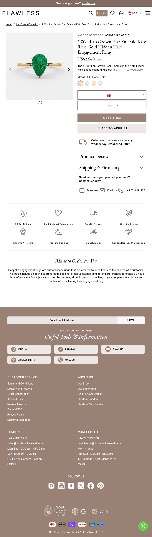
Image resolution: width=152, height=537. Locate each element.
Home (9, 24)
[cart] (122, 13)
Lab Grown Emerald (27, 24)
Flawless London (88, 399)
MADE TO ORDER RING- (103, 35)
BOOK (101, 13)
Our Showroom (87, 388)
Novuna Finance (17, 404)
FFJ (102, 532)
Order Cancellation (18, 394)
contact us (88, 3)
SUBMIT (131, 320)
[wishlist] (113, 13)
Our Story (84, 383)
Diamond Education (18, 420)
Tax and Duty (15, 399)
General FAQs (15, 409)
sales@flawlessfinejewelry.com (25, 443)
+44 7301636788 (88, 438)
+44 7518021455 (17, 438)
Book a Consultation (90, 394)
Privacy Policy (15, 414)
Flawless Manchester (90, 404)
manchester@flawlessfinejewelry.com (100, 443)
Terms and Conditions (20, 383)
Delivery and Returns (19, 388)
